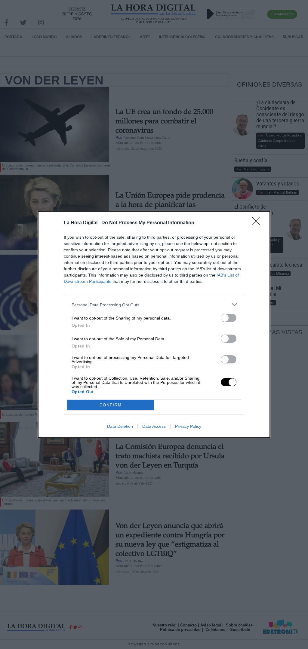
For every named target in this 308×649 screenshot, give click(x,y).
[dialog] (154, 324)
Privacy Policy (188, 426)
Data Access (154, 426)
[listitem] (154, 305)
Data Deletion (120, 426)
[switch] (228, 318)
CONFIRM (111, 405)
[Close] (258, 223)
